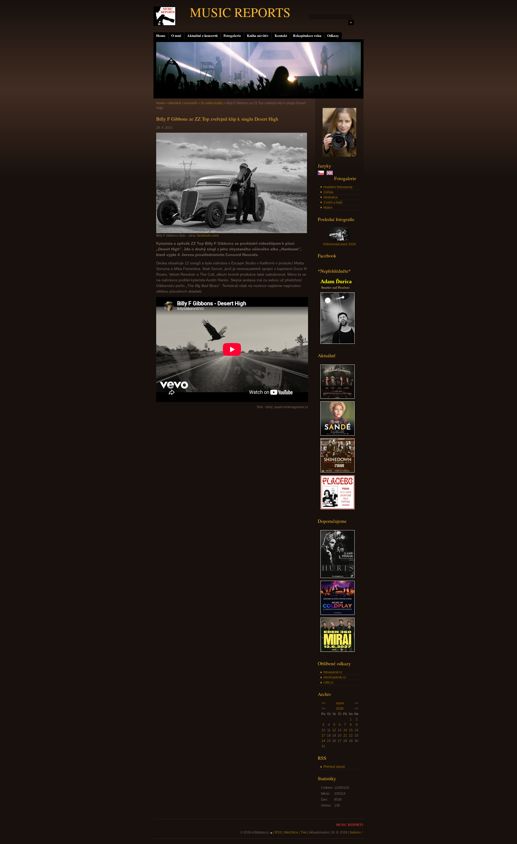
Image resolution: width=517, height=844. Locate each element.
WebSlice (291, 832)
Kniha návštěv (258, 35)
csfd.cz (328, 682)
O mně (176, 35)
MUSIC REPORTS (240, 11)
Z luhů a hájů (333, 202)
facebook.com (207, 235)
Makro (328, 207)
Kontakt (281, 35)
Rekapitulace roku (307, 35)
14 (345, 730)
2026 (340, 708)
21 (345, 735)
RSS (278, 832)
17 (323, 735)
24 (323, 741)
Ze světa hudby (212, 103)
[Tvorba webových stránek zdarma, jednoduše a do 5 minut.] (271, 833)
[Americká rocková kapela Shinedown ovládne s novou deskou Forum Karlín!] (337, 471)
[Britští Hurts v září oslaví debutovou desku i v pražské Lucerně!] (337, 577)
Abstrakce (330, 197)
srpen (340, 703)
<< (323, 703)
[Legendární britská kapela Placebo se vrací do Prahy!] (337, 508)
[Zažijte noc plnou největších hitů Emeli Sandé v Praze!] (337, 434)
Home (160, 35)
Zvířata (328, 192)
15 (351, 730)
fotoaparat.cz (332, 672)
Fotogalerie (232, 35)
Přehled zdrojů (334, 767)
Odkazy (333, 35)
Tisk (303, 832)
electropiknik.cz (334, 677)
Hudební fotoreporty (337, 187)
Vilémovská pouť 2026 (339, 244)
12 (334, 730)
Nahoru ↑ (356, 832)
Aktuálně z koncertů (202, 35)
